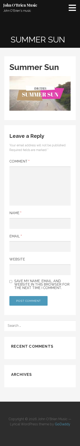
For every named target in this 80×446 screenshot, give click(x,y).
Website (17, 259)
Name (15, 213)
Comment (19, 161)
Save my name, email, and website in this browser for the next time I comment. (42, 284)
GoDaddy (62, 424)
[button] (74, 7)
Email (15, 236)
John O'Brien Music (20, 5)
